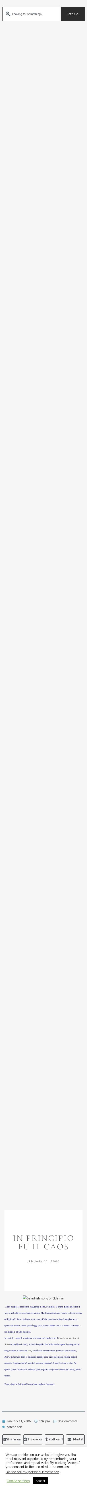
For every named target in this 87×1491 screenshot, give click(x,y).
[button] (11, 1439)
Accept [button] (40, 1480)
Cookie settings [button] (18, 1481)
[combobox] (31, 14)
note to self (14, 1427)
